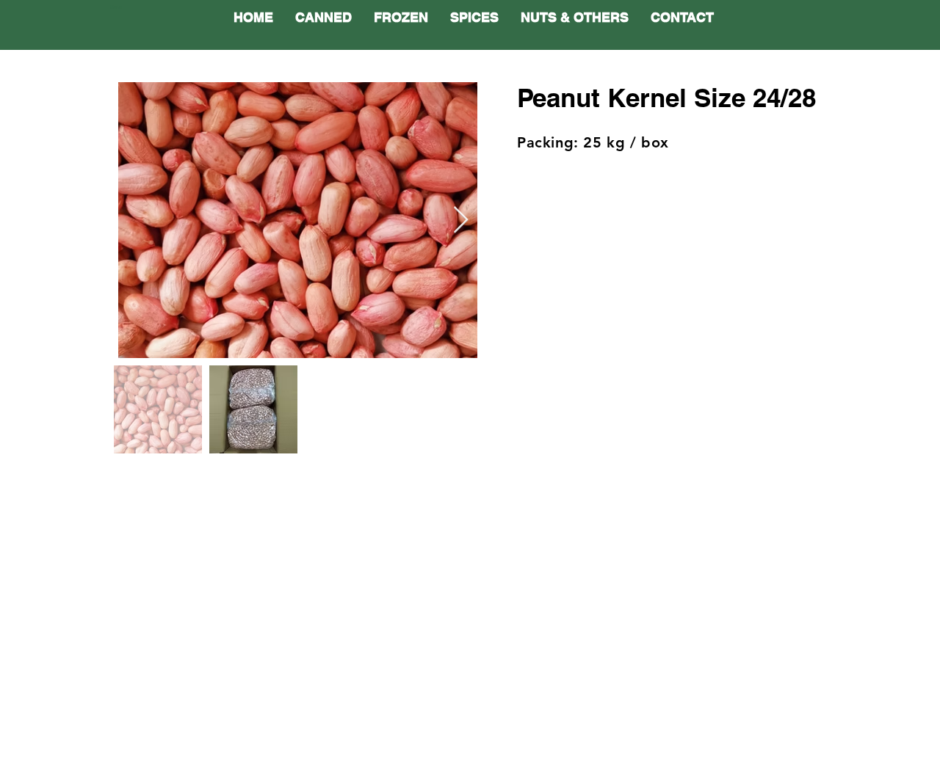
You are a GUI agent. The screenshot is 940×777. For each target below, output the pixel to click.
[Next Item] (460, 220)
